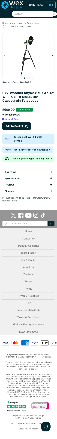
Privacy (30, 418)
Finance (9, 191)
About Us (28, 267)
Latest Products (28, 331)
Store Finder (28, 252)
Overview (10, 172)
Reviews (10, 184)
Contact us (28, 238)
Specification (12, 178)
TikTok (43, 215)
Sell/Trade (36, 5)
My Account (28, 260)
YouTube (28, 215)
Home (28, 231)
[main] (28, 112)
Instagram (35, 215)
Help (28, 303)
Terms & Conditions (28, 317)
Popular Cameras (28, 245)
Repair (28, 281)
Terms (38, 418)
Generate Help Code (28, 310)
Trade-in (28, 274)
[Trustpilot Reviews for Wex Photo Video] (16, 406)
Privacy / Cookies (28, 295)
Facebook (21, 215)
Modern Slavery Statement (28, 324)
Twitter (13, 215)
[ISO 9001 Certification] (40, 406)
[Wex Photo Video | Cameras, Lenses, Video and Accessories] (12, 5)
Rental (28, 288)
